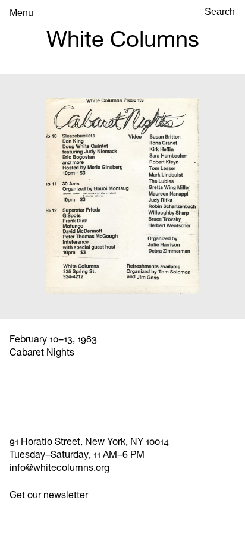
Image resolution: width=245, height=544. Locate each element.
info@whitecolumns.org (59, 467)
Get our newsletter (49, 495)
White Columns (122, 39)
